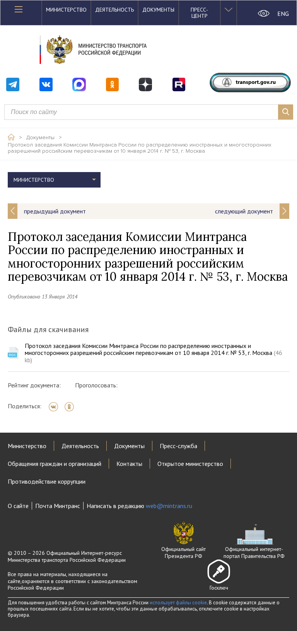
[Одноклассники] (72, 406)
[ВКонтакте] (56, 406)
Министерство (66, 9)
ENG (283, 13)
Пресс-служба (178, 446)
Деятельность (114, 9)
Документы (158, 9)
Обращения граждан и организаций (54, 463)
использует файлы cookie (178, 602)
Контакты (129, 463)
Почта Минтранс (57, 506)
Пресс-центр (199, 12)
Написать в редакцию (139, 506)
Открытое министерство (190, 463)
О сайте (18, 506)
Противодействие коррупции (46, 481)
